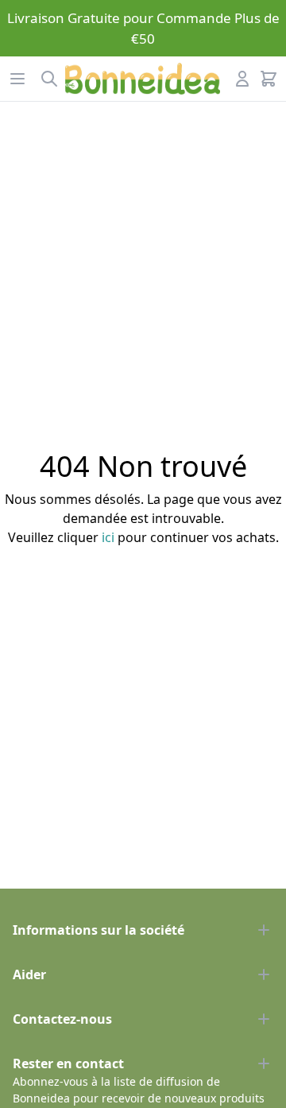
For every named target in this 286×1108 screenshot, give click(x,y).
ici (108, 537)
